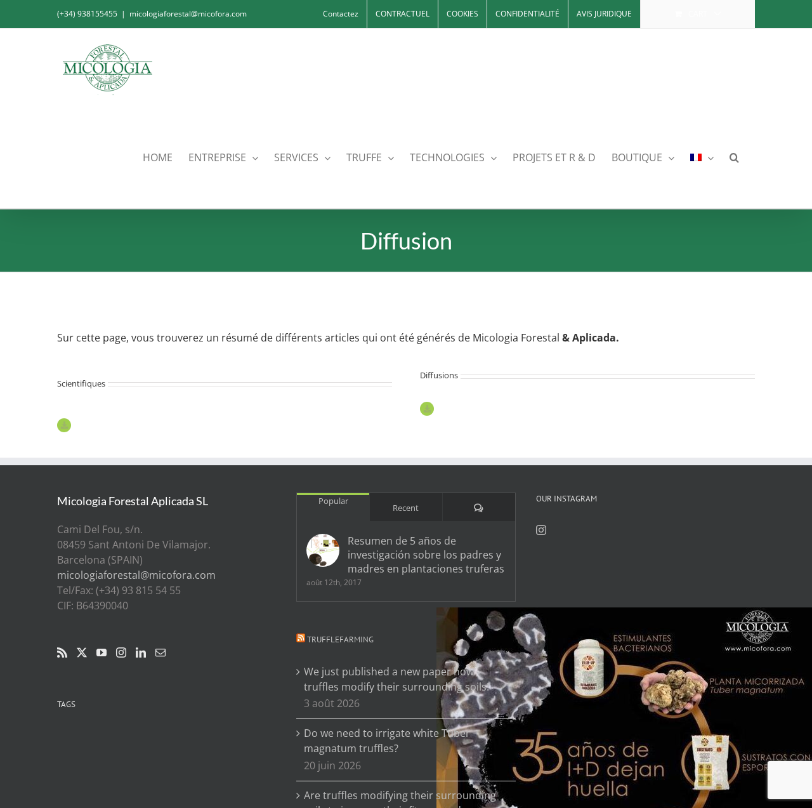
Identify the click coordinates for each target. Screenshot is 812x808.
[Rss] (62, 652)
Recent (406, 507)
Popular (333, 501)
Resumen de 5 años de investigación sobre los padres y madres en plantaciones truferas (426, 555)
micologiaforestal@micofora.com (188, 13)
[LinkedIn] (141, 652)
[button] (734, 156)
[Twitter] (82, 652)
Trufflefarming (340, 639)
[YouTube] (101, 652)
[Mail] (160, 652)
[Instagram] (121, 652)
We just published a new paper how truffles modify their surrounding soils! (396, 679)
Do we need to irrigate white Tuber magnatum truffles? (387, 740)
